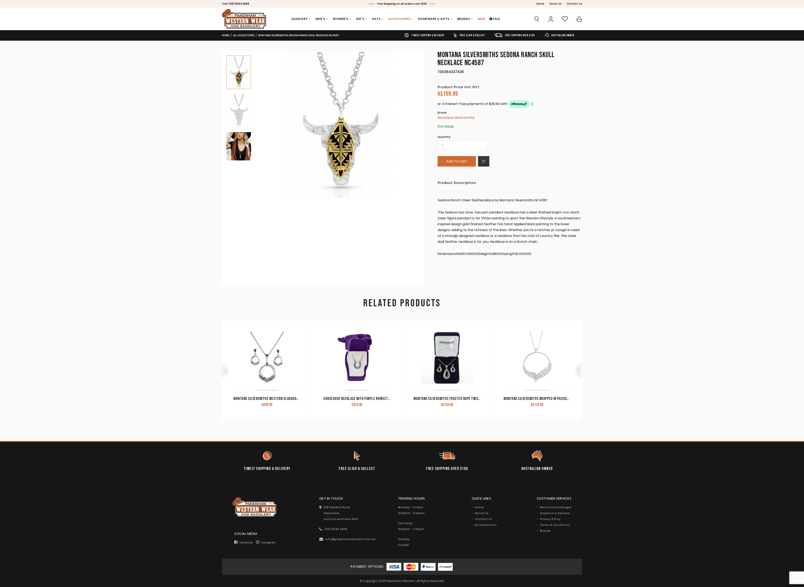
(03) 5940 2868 (239, 3)
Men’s (320, 19)
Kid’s (360, 19)
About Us (555, 3)
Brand (442, 112)
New (481, 19)
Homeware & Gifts (434, 19)
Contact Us (574, 3)
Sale (496, 19)
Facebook (246, 542)
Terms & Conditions (555, 525)
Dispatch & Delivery (555, 513)
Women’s (340, 19)
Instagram (268, 542)
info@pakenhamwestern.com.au (350, 539)
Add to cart (456, 161)
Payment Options (367, 566)
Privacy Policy (550, 519)
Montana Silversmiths (456, 117)
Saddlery (299, 19)
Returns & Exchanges (556, 507)
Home (540, 3)
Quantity (444, 137)
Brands (463, 19)
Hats (376, 19)
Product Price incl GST (459, 87)
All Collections (243, 35)
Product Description (457, 183)
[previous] (225, 371)
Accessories (399, 19)
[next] (578, 371)
